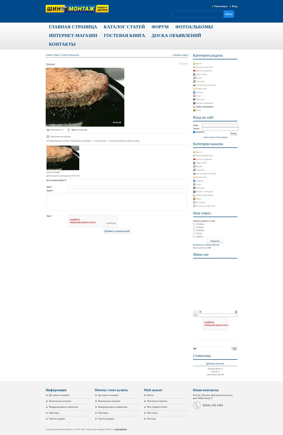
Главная (49, 55)
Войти (150, 395)
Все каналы (201, 202)
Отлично (200, 224)
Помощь (151, 418)
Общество (200, 81)
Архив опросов (212, 245)
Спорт (198, 96)
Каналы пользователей (205, 206)
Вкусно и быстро (79, 130)
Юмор (198, 110)
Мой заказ (152, 413)
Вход (234, 6)
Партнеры (54, 413)
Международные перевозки (63, 407)
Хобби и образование (70, 55)
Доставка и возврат (59, 395)
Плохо (199, 233)
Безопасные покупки (60, 401)
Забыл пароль (209, 137)
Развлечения (201, 89)
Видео (56, 55)
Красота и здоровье (204, 71)
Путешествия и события (206, 85)
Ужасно (199, 236)
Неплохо (200, 230)
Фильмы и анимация (204, 103)
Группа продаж (57, 418)
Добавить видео (180, 55)
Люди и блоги (201, 74)
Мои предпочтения (157, 407)
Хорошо (200, 227)
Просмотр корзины (157, 401)
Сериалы (199, 92)
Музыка (199, 78)
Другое (199, 63)
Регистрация (220, 6)
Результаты (198, 245)
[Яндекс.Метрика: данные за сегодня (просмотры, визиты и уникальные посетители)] (215, 363)
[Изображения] (63, 158)
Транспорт (200, 99)
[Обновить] (236, 312)
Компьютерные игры (204, 67)
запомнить (200, 132)
